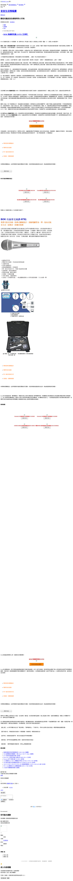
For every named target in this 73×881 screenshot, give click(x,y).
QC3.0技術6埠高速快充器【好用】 (12, 755)
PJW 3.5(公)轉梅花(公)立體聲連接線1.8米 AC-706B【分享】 (18, 766)
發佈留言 (3, 801)
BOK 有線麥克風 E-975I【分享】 (15, 34)
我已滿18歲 (3, 878)
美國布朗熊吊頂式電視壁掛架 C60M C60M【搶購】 (16, 752)
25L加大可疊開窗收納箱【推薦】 (11, 767)
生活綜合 (12, 22)
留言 (12, 783)
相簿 (4, 25)
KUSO (11, 787)
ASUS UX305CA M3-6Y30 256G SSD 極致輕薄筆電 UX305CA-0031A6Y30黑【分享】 (24, 764)
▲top (2, 790)
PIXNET (25, 861)
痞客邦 (8, 783)
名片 (4, 28)
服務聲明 (50, 861)
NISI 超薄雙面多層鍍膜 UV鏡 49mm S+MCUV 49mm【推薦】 (18, 754)
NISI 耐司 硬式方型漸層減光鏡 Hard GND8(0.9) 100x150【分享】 (19, 762)
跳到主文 (3, 15)
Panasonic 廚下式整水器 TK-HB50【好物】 (14, 759)
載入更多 (3, 792)
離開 (8, 878)
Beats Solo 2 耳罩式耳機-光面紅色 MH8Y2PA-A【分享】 (17, 757)
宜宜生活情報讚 (9, 11)
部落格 (5, 26)
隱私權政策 (44, 861)
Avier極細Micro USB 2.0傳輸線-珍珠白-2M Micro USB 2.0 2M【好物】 (20, 760)
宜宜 (2, 775)
